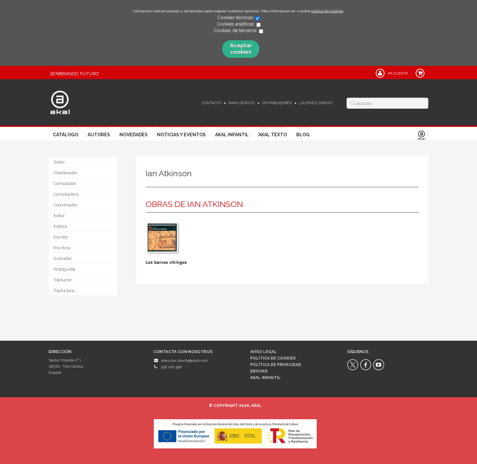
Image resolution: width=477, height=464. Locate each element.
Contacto (211, 103)
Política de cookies (273, 358)
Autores (99, 134)
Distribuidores (277, 103)
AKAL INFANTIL (265, 377)
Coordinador (65, 204)
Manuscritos (241, 103)
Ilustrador (63, 258)
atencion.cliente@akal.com (184, 360)
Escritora (62, 247)
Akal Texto (272, 134)
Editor (59, 215)
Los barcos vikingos (166, 262)
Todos (59, 162)
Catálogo (65, 134)
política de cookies (327, 11)
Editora (60, 226)
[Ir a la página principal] (60, 101)
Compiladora (66, 194)
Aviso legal (263, 351)
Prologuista (64, 269)
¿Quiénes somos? (316, 103)
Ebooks (258, 371)
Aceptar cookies (241, 49)
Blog (303, 134)
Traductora (64, 290)
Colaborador (65, 172)
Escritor (61, 237)
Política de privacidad (275, 364)
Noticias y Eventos (181, 134)
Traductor (63, 279)
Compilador (65, 183)
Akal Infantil (232, 134)
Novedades (133, 134)
